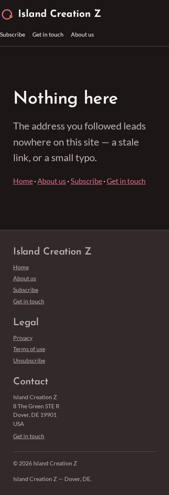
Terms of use (29, 349)
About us (82, 34)
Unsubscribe (29, 360)
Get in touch (48, 34)
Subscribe (12, 34)
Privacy (22, 338)
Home (23, 180)
